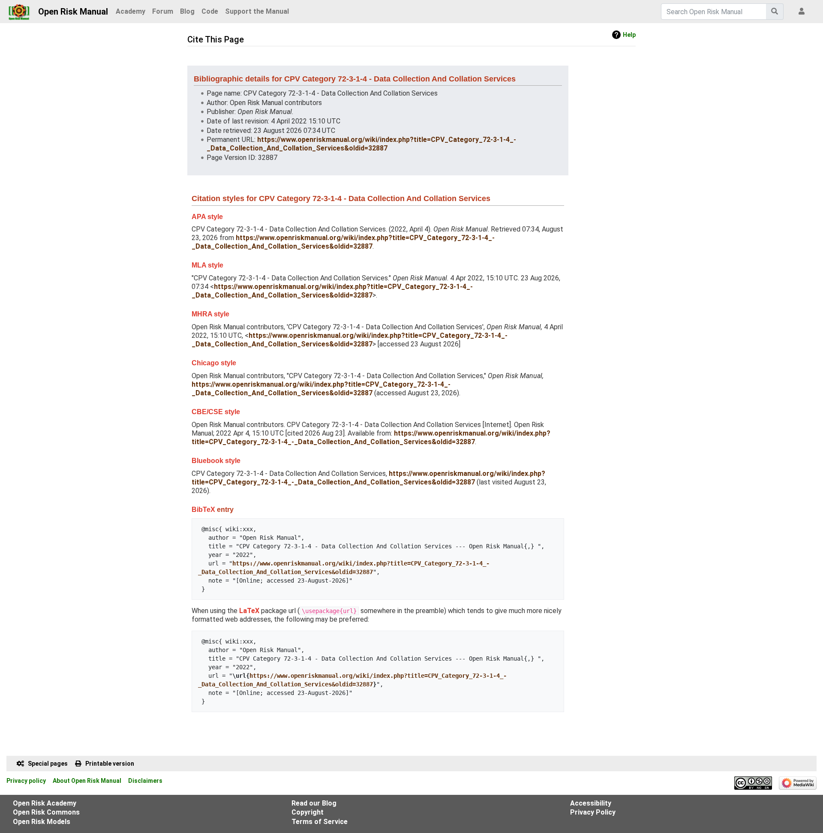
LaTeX (249, 611)
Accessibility (590, 803)
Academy (130, 11)
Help (629, 34)
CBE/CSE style (216, 411)
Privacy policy (26, 780)
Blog (187, 11)
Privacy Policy (593, 812)
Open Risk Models (41, 822)
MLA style (207, 265)
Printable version (109, 763)
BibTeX (203, 509)
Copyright (307, 812)
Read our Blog (313, 803)
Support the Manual (257, 11)
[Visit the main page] (19, 9)
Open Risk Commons (46, 812)
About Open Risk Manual (87, 780)
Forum (162, 11)
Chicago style (214, 363)
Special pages (48, 763)
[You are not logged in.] (803, 11)
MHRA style (210, 314)
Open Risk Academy (44, 803)
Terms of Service (319, 822)
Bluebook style (216, 460)
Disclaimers (145, 780)
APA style (207, 216)
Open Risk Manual (73, 11)
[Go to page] (775, 11)
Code (209, 11)
